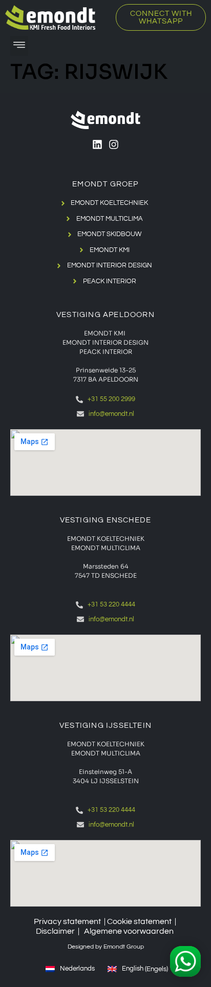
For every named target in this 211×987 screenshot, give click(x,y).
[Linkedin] (97, 144)
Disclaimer (55, 931)
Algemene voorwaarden (129, 931)
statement (153, 921)
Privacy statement (67, 921)
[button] (19, 46)
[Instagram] (114, 144)
